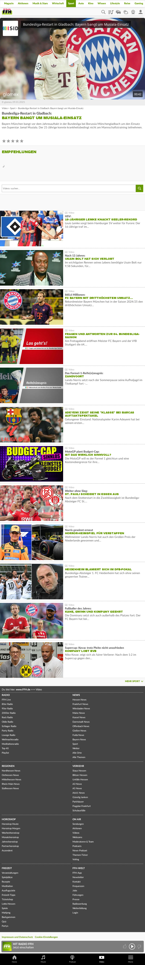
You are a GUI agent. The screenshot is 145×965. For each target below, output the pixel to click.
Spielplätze (7, 877)
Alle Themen (78, 757)
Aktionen (23, 3)
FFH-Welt (78, 868)
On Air (76, 819)
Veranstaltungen (10, 873)
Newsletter (78, 877)
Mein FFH (140, 10)
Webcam (133, 10)
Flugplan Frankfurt (81, 806)
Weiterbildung (79, 908)
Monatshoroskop (10, 837)
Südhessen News (10, 788)
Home (14, 962)
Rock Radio (7, 717)
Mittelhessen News (11, 780)
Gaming (139, 3)
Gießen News (79, 731)
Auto (81, 3)
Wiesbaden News (81, 709)
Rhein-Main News (11, 784)
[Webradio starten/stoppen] (132, 946)
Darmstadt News (81, 722)
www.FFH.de (23, 689)
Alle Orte (77, 753)
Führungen (77, 895)
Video (5, 108)
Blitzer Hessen (79, 775)
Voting (75, 859)
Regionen (8, 766)
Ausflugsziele (8, 891)
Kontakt (76, 882)
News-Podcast (79, 851)
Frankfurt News (80, 704)
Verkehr (78, 766)
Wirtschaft (58, 3)
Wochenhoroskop (10, 833)
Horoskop (9, 819)
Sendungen (78, 824)
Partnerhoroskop (10, 846)
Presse (75, 899)
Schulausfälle (78, 811)
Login (75, 913)
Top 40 (5, 748)
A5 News (77, 788)
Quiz (4, 922)
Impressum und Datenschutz (17, 937)
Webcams (77, 837)
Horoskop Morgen (11, 828)
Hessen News (79, 700)
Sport (71, 3)
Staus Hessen (79, 771)
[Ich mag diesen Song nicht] (139, 946)
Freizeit (7, 868)
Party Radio (7, 731)
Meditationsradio (10, 744)
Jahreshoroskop (10, 842)
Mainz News (78, 713)
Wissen (102, 3)
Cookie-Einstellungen (46, 937)
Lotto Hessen (8, 904)
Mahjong (6, 913)
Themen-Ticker (80, 855)
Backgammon (8, 917)
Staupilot (118, 10)
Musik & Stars (40, 3)
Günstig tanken (80, 797)
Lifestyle (115, 3)
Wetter (125, 10)
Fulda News (78, 735)
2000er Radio (9, 713)
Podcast (72, 962)
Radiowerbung (79, 904)
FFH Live (6, 700)
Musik (43, 962)
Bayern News (79, 740)
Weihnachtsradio (10, 740)
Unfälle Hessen (80, 780)
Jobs (74, 891)
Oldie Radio (7, 722)
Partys (5, 926)
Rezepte (6, 882)
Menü (130, 962)
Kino (90, 3)
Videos (75, 833)
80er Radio (7, 704)
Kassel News (78, 717)
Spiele (5, 908)
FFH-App (77, 873)
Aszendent (7, 851)
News (76, 695)
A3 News (77, 784)
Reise (127, 3)
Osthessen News (10, 775)
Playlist (111, 10)
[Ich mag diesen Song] (125, 946)
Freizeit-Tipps (8, 895)
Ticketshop (7, 899)
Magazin (9, 3)
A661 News (78, 793)
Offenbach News (80, 726)
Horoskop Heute (10, 824)
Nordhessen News (11, 771)
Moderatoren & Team (83, 842)
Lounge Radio (8, 735)
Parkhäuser (78, 802)
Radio (6, 695)
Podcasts (77, 846)
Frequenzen (78, 886)
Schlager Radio (9, 726)
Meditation (7, 886)
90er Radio (7, 709)
